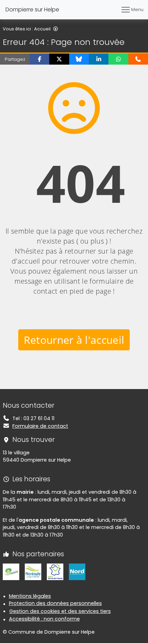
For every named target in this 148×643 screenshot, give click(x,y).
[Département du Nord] (77, 571)
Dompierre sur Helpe (32, 9)
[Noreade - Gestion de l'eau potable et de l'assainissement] (33, 571)
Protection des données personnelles (55, 603)
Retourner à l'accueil (74, 340)
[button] (39, 59)
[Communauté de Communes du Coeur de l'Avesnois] (11, 571)
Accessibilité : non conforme (44, 618)
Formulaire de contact (40, 426)
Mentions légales (30, 596)
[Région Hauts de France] (55, 571)
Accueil (42, 29)
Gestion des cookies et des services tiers (60, 611)
